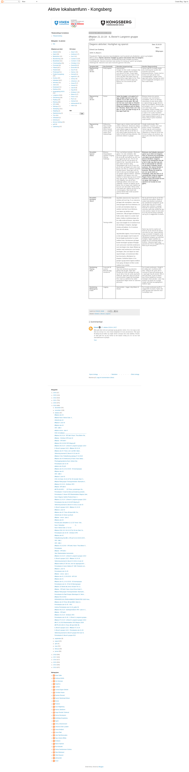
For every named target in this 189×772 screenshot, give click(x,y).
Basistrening (56, 58)
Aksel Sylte (58, 675)
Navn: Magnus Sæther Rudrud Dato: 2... (66, 497)
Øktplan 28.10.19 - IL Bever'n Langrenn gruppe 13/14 (70, 446)
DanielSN (74, 65)
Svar (95, 340)
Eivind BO (74, 67)
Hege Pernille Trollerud (62, 712)
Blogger (101, 767)
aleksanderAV (75, 103)
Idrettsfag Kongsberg (61, 718)
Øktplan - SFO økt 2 (60, 551)
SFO (54, 104)
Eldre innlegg (135, 374)
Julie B (73, 87)
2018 (55, 654)
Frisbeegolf (56, 72)
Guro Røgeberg (59, 707)
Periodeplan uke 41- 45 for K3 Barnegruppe (68, 584)
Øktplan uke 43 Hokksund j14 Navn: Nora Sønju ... (69, 458)
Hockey (55, 78)
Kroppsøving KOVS (58, 91)
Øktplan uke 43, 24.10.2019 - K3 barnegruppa (68, 469)
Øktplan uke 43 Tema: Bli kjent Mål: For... (67, 512)
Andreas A (74, 54)
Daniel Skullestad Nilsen (62, 698)
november (58, 410)
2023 (55, 395)
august (57, 641)
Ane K (73, 56)
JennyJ (73, 78)
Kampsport (56, 87)
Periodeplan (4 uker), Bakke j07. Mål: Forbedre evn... (70, 566)
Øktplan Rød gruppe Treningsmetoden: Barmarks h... (70, 481)
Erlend (96, 327)
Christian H (74, 63)
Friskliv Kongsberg (58, 74)
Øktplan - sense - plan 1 (62, 574)
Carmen (57, 687)
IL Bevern (102, 313)
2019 (55, 405)
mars (56, 646)
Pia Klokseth (59, 746)
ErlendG (97, 313)
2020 (55, 403)
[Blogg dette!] (111, 311)
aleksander (58, 758)
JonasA (73, 85)
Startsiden (114, 374)
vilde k (73, 105)
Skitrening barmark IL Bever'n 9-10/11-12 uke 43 (69, 504)
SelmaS (73, 101)
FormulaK (56, 65)
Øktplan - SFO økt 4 (60, 440)
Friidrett (55, 70)
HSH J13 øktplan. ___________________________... (71, 433)
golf (54, 124)
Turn (54, 115)
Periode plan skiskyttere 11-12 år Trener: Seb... (68, 522)
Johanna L (74, 81)
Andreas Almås (59, 678)
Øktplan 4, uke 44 (60, 422)
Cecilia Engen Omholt (61, 689)
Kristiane (57, 741)
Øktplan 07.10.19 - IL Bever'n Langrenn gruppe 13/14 (70, 620)
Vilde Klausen (59, 755)
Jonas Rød (58, 732)
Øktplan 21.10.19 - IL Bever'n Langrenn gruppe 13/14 (70, 499)
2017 (55, 657)
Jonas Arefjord (59, 729)
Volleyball (56, 117)
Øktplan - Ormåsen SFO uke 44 (64, 438)
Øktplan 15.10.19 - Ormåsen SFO (64, 615)
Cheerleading (57, 63)
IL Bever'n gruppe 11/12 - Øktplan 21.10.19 (67, 507)
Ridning (55, 102)
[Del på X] (113, 311)
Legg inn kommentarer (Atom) (105, 377)
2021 (55, 400)
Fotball (55, 67)
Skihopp (55, 106)
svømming (56, 126)
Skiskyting (56, 109)
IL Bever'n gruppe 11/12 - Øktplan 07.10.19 (67, 627)
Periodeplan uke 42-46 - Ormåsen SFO (66, 533)
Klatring (55, 89)
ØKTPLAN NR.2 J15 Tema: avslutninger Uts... (69, 489)
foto (54, 44)
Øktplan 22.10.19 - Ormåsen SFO (64, 484)
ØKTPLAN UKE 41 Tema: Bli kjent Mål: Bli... (67, 625)
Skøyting (55, 111)
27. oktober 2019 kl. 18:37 (109, 327)
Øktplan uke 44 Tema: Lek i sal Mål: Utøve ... (68, 451)
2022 (55, 398)
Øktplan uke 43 (59, 471)
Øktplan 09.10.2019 (60, 597)
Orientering (56, 97)
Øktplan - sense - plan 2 (62, 517)
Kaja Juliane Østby (60, 738)
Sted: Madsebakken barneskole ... (66, 553)
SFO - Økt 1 (58, 540)
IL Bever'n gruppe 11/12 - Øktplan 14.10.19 (67, 558)
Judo (54, 85)
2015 (55, 662)
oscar (56, 761)
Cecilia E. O (74, 61)
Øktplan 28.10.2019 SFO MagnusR (65, 443)
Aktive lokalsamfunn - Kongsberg (80, 9)
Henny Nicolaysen (60, 715)
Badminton (56, 56)
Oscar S (73, 96)
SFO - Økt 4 (58, 428)
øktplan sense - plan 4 (61, 430)
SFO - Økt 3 (58, 474)
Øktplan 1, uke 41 (60, 569)
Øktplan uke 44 (59, 415)
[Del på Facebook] (115, 311)
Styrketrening (57, 113)
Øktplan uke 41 (59, 579)
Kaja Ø (73, 90)
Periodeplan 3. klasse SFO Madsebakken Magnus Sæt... (71, 494)
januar (57, 651)
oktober (57, 413)
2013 (55, 667)
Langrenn (107, 313)
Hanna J (73, 72)
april (56, 643)
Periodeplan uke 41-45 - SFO (63, 604)
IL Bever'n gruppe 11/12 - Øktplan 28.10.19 (67, 448)
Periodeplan (58, 548)
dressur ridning (57, 122)
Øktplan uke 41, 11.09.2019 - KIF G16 (66, 576)
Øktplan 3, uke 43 (60, 476)
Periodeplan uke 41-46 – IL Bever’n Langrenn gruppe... (71, 617)
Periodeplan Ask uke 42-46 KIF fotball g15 (67, 502)
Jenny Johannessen (61, 724)
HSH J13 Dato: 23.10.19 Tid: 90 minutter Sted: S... (69, 479)
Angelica (57, 684)
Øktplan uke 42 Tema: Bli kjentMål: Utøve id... (68, 602)
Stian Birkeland (59, 752)
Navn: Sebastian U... (66, 525)
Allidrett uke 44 (59, 420)
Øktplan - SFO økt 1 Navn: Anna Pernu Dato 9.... (69, 589)
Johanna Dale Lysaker (62, 726)
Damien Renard (60, 695)
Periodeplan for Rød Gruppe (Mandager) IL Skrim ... (70, 594)
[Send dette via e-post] (109, 311)
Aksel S (73, 52)
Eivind (57, 701)
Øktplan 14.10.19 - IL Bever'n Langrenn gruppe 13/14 (70, 556)
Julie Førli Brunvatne (61, 735)
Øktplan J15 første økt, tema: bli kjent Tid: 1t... (68, 586)
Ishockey (55, 82)
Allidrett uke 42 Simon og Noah (64, 515)
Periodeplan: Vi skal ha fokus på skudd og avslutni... (70, 492)
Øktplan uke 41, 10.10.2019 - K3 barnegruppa (68, 581)
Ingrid (57, 721)
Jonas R (73, 83)
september (58, 638)
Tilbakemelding (57, 36)
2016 (55, 659)
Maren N (73, 94)
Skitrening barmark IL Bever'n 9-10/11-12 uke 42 (69, 561)
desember (58, 407)
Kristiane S (74, 92)
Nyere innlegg (93, 374)
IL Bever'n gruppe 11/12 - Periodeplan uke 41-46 (69, 630)
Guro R (73, 70)
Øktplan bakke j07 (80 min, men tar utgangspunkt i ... (70, 563)
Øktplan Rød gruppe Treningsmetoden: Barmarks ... (70, 592)
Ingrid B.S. (74, 76)
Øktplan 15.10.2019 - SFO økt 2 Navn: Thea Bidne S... (70, 545)
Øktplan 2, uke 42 (60, 510)
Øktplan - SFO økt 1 (60, 612)
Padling (55, 100)
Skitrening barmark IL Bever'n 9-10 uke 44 (67, 453)
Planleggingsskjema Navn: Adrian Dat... (66, 461)
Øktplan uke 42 (59, 520)
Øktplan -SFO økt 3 (60, 487)
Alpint (54, 54)
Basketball (56, 61)
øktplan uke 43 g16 (60, 466)
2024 (55, 392)
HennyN (73, 74)
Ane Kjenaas (59, 681)
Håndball (55, 80)
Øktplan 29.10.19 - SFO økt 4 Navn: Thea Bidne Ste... (70, 435)
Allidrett (55, 52)
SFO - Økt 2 (58, 543)
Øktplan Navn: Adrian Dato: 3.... (64, 417)
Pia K (72, 99)
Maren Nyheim (59, 744)
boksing (55, 120)
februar (57, 649)
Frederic (57, 704)
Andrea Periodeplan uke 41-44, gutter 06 (67, 607)
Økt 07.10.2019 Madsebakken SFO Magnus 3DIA (69, 622)
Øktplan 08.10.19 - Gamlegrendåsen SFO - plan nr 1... (71, 609)
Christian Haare (60, 692)
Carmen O (74, 58)
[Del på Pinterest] (117, 311)
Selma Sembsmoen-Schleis (63, 749)
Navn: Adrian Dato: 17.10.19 (63, 527)
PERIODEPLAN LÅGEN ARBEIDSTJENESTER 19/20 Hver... (72, 599)
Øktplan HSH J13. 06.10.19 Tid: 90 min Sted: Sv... (69, 530)
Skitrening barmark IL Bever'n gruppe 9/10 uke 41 (69, 633)
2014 (55, 665)
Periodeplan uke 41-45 (61, 464)
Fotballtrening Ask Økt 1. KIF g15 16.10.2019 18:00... (70, 538)
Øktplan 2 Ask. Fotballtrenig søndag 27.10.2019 (69, 456)
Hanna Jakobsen (60, 709)
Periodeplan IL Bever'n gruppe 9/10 (65, 635)
